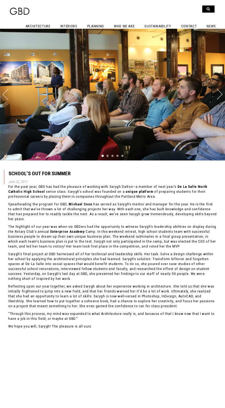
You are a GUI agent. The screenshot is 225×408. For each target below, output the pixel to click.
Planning (95, 26)
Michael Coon (80, 204)
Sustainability (157, 26)
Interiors (68, 26)
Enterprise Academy (67, 231)
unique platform (139, 191)
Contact (189, 26)
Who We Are (124, 26)
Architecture (38, 26)
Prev (56, 94)
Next (169, 94)
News (211, 26)
